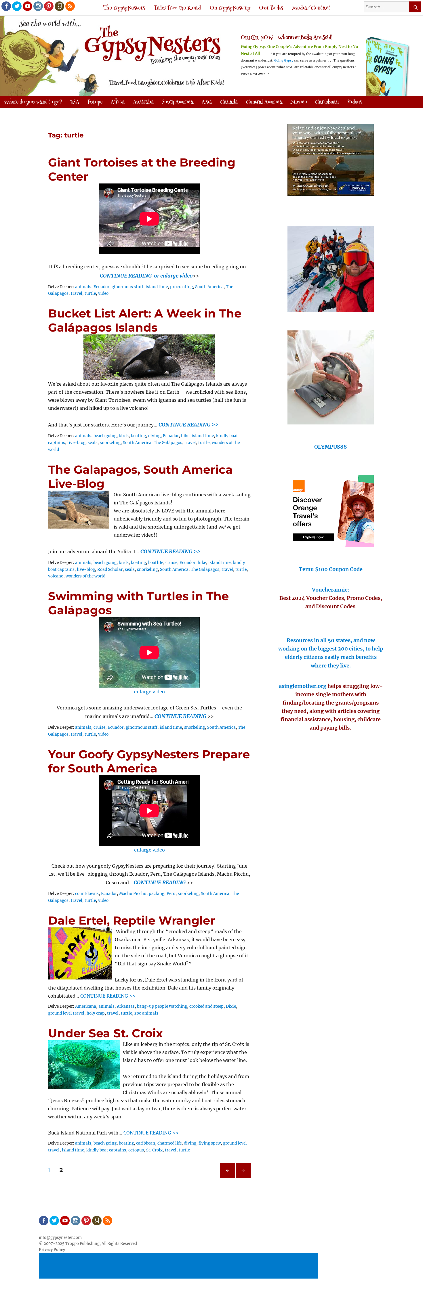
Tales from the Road (177, 8)
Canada (229, 102)
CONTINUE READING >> (188, 424)
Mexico (298, 102)
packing (156, 893)
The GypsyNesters (124, 8)
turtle (90, 293)
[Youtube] (27, 5)
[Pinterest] (48, 5)
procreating (181, 286)
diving (154, 435)
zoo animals (146, 1013)
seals (93, 442)
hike (185, 435)
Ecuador (101, 286)
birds (124, 435)
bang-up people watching (162, 1006)
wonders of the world (85, 576)
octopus (136, 1150)
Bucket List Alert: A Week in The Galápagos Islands (144, 320)
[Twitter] (16, 5)
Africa (117, 102)
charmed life (169, 1143)
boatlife (155, 562)
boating (138, 435)
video (103, 293)
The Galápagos (168, 442)
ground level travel (66, 1013)
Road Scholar (110, 569)
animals (83, 286)
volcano (55, 576)
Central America (264, 102)
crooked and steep (206, 1006)
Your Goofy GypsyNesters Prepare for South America (149, 761)
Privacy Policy (52, 1249)
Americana (85, 1006)
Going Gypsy (283, 60)
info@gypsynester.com (60, 1237)
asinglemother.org (302, 686)
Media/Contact (311, 8)
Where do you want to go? (33, 102)
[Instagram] (37, 5)
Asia (206, 102)
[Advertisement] (179, 1266)
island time (157, 286)
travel (76, 293)
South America (177, 102)
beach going (105, 435)
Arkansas (126, 1006)
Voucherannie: (330, 589)
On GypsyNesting (230, 8)
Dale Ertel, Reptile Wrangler (131, 920)
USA (74, 102)
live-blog (76, 442)
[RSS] (69, 5)
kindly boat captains (106, 1150)
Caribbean (327, 102)
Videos (354, 102)
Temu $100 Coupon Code (331, 569)
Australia (143, 102)
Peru (171, 893)
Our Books (271, 8)
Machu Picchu (132, 893)
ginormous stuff (127, 286)
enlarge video (149, 691)
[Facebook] (5, 5)
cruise (171, 562)
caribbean (145, 1143)
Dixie (231, 1006)
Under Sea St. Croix (105, 1033)
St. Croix (154, 1150)
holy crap (96, 1013)
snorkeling (110, 442)
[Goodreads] (59, 5)
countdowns (87, 893)
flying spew (210, 1143)
